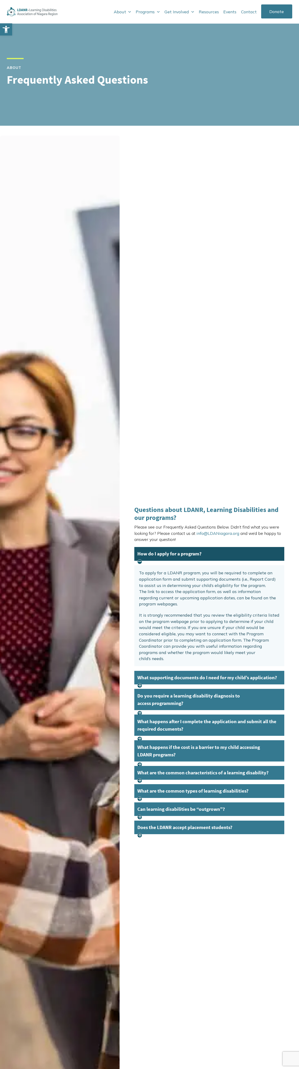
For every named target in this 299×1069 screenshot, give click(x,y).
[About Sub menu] (129, 11)
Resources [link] (209, 11)
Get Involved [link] (176, 11)
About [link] (120, 11)
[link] (6, 29)
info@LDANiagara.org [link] (217, 533)
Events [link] (229, 11)
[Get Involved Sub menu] (192, 11)
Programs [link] (145, 11)
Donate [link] (276, 11)
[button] (209, 554)
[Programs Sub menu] (158, 11)
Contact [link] (249, 11)
